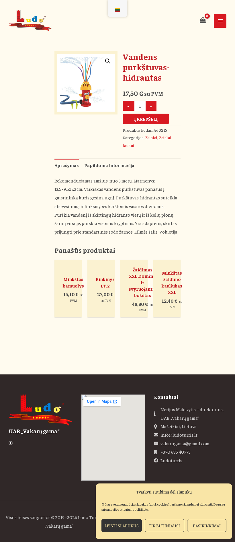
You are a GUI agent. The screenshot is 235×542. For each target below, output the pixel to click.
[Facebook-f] (11, 443)
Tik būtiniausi (164, 525)
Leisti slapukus (122, 525)
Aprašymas (66, 165)
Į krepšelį (146, 119)
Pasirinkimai (207, 525)
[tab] (66, 165)
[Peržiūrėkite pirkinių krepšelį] (202, 20)
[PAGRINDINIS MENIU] (220, 21)
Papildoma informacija (109, 165)
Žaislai (151, 137)
